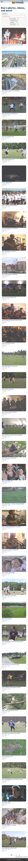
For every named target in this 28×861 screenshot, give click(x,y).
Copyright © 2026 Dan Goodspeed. (14, 859)
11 (16, 855)
